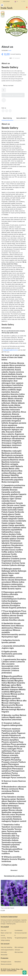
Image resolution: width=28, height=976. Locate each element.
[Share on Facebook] (3, 110)
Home (9, 50)
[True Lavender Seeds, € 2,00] (14, 895)
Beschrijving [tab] (7, 118)
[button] (2, 5)
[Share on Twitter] (6, 110)
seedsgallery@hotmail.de (10, 350)
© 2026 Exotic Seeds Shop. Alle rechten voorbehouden (12, 970)
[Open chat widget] (24, 972)
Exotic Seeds (6, 7)
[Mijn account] (21, 7)
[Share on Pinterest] (10, 110)
